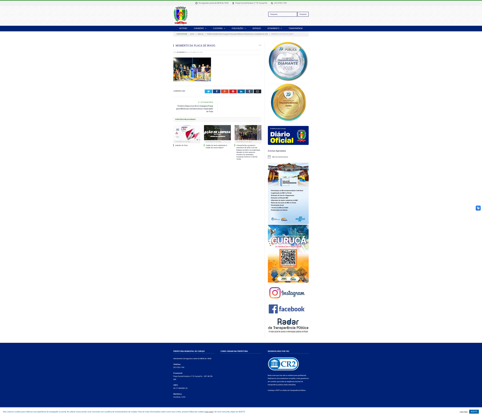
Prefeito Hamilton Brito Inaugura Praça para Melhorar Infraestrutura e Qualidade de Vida (194, 109)
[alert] (288, 156)
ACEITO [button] (474, 412)
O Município (199, 28)
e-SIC (183, 397)
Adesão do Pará (181, 145)
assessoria (284, 378)
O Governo (218, 28)
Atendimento (273, 28)
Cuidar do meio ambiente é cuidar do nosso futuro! (216, 146)
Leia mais (209, 412)
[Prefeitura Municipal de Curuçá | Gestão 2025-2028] (180, 15)
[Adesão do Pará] (186, 134)
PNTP (278, 390)
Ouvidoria (176, 397)
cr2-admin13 (181, 52)
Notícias (183, 28)
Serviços (257, 28)
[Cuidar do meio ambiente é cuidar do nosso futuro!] (217, 134)
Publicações (237, 28)
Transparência (296, 28)
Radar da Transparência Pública (294, 390)
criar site (282, 375)
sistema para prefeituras (297, 375)
